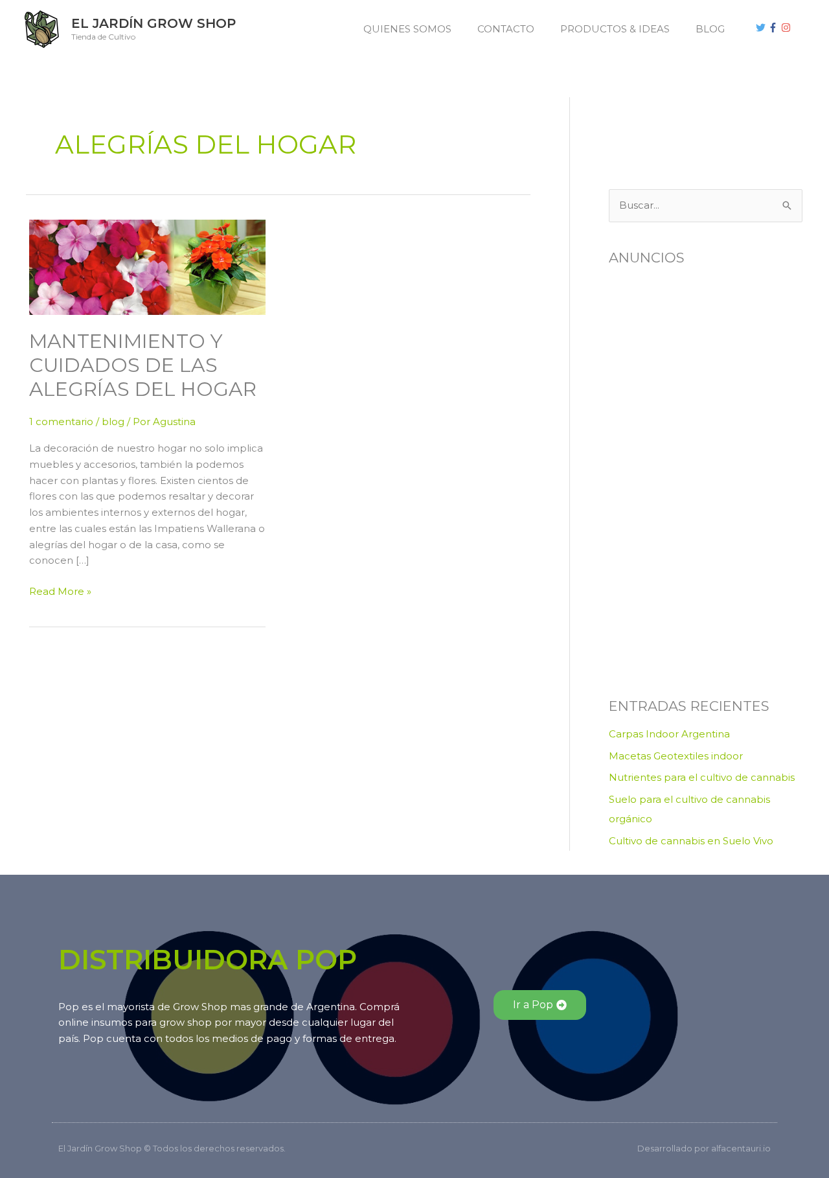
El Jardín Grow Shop (153, 23)
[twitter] (762, 27)
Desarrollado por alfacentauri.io (704, 1148)
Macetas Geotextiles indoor (676, 756)
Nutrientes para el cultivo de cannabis (702, 777)
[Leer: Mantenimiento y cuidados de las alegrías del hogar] (147, 266)
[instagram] (787, 27)
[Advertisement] (673, 126)
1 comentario (61, 421)
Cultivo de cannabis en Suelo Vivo (691, 841)
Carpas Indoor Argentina (669, 734)
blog (113, 421)
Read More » (60, 590)
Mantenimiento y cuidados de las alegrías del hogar (142, 365)
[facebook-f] (774, 27)
